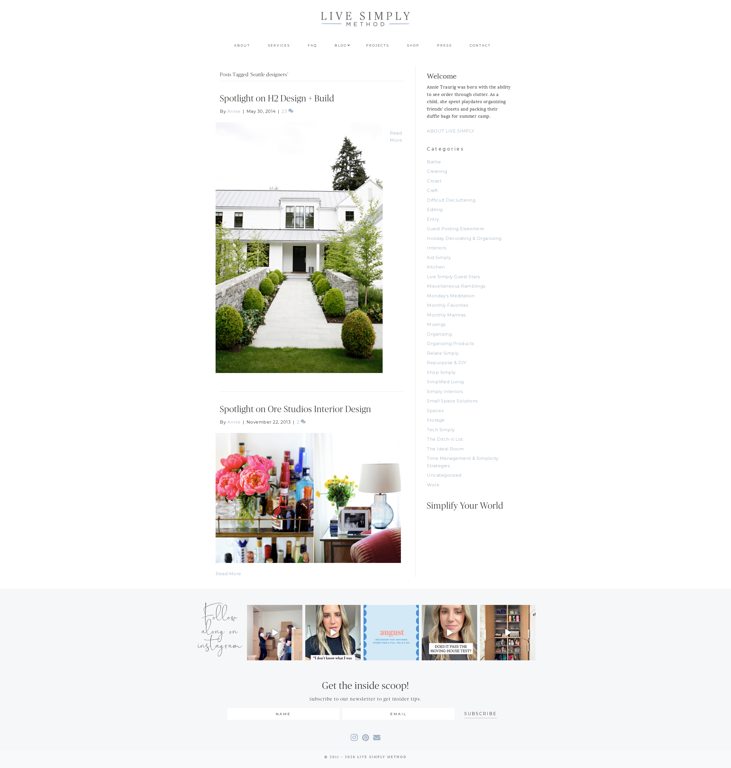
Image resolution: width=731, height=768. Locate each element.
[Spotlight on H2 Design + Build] (299, 247)
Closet (434, 181)
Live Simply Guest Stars (453, 276)
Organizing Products (450, 343)
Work (433, 485)
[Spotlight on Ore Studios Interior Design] (308, 497)
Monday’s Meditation (451, 295)
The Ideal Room (445, 449)
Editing (435, 209)
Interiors (436, 247)
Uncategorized (444, 475)
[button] (480, 714)
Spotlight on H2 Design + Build (277, 98)
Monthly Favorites (447, 305)
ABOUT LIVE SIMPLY (450, 131)
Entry (433, 219)
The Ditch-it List (445, 439)
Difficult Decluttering (451, 200)
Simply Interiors (445, 391)
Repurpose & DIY (447, 362)
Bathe (434, 162)
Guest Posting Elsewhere (455, 228)
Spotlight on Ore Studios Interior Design (295, 409)
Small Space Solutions (452, 401)
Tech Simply (441, 429)
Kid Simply (439, 257)
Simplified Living (445, 381)
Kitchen (436, 267)
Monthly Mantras (446, 315)
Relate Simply (443, 353)
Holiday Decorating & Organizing (464, 238)
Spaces (435, 410)
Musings (436, 324)
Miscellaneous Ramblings (456, 286)
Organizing (439, 334)
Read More (228, 573)
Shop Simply (441, 372)
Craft (432, 190)
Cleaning (437, 171)
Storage (436, 420)
